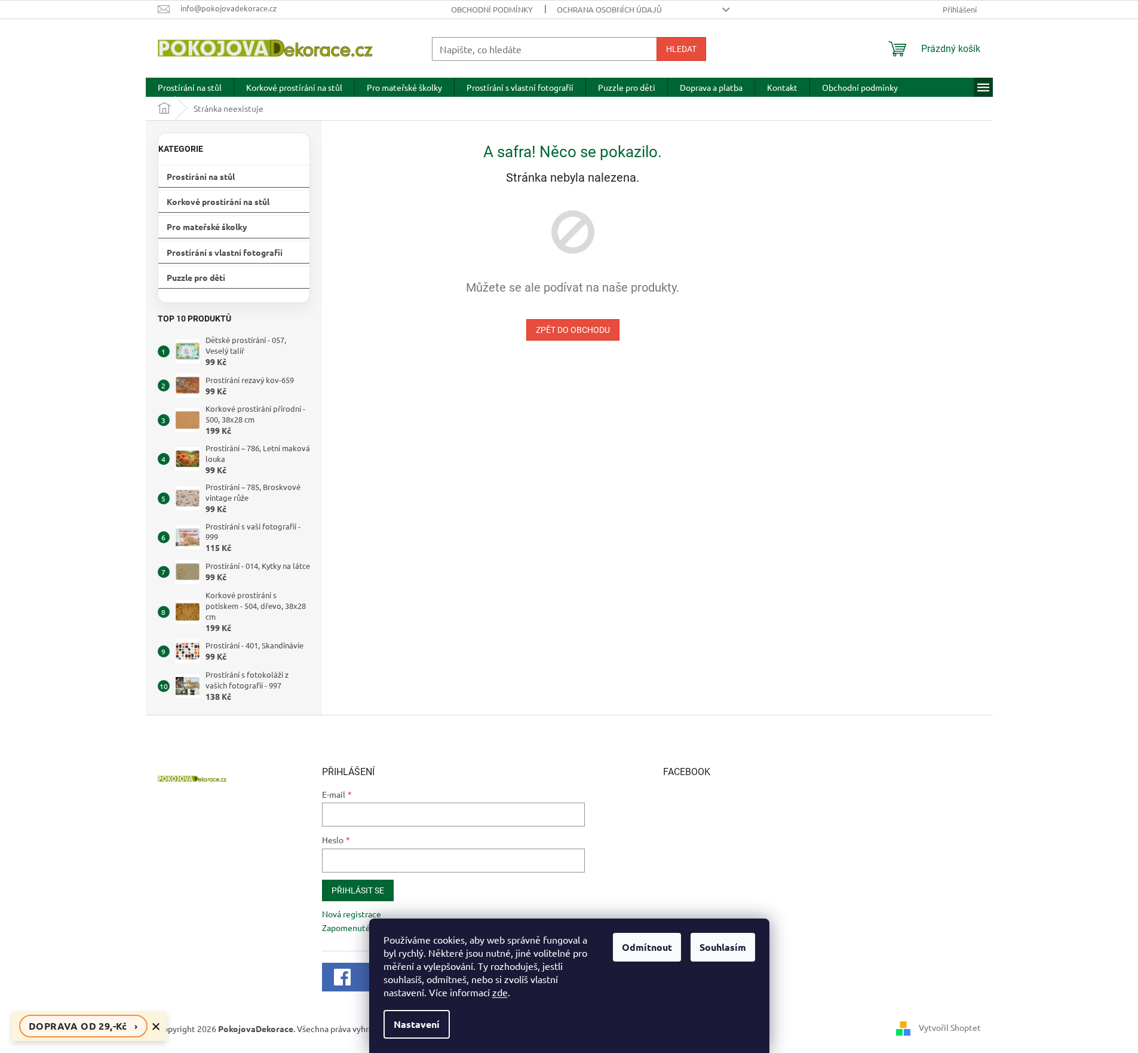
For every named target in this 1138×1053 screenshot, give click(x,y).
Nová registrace (351, 913)
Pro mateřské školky (207, 226)
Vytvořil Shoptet (950, 1027)
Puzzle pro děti (196, 277)
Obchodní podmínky (492, 9)
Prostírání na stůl (201, 176)
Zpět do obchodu (573, 330)
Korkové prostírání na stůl (218, 201)
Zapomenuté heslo (357, 927)
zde (500, 992)
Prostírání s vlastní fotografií (225, 252)
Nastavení (417, 1024)
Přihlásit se (358, 890)
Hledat (681, 49)
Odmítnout (647, 947)
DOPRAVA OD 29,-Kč (83, 1026)
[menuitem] (190, 87)
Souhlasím (723, 947)
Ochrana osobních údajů (609, 9)
